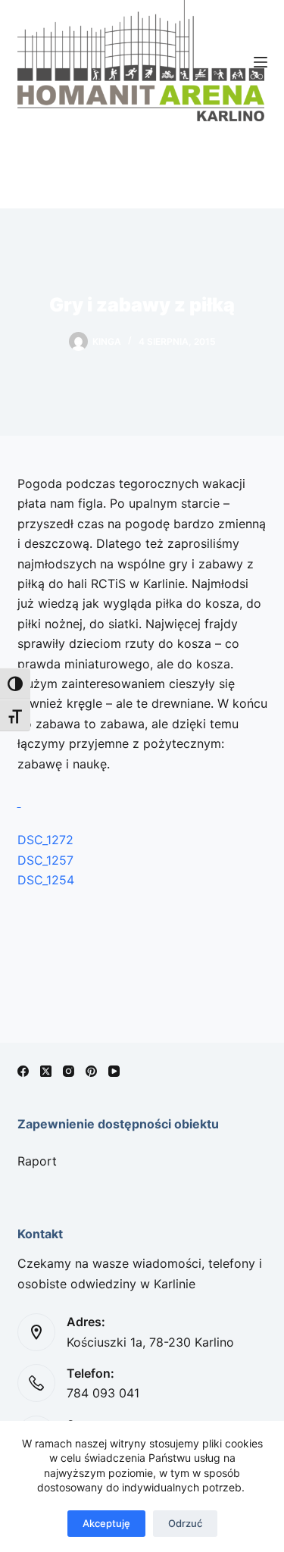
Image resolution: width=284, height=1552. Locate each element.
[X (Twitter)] (45, 1071)
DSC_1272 (45, 839)
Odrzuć (185, 1523)
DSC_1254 (45, 879)
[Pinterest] (91, 1071)
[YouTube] (114, 1071)
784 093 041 (103, 1392)
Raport (37, 1161)
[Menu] (260, 62)
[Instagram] (68, 1071)
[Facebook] (23, 1071)
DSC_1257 (45, 860)
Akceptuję (106, 1523)
